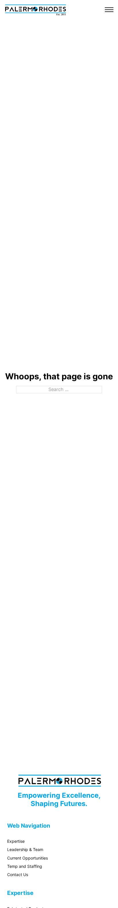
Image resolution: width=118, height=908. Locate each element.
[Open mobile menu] (109, 9)
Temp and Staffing (24, 866)
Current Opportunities (27, 858)
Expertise (16, 841)
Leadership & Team (25, 849)
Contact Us (17, 874)
